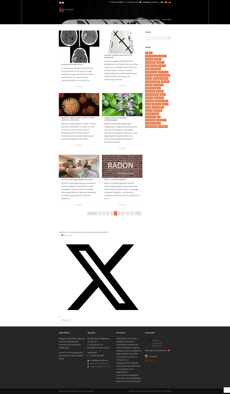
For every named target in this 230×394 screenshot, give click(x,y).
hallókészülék (158, 85)
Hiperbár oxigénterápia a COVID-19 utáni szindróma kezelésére (78, 119)
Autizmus (158, 59)
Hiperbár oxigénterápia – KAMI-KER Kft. (157, 343)
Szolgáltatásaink (115, 20)
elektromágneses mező (152, 81)
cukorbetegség (155, 69)
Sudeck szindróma (157, 107)
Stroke (148, 107)
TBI (159, 117)
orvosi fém (149, 97)
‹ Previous (92, 213)
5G (146, 52)
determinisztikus (151, 72)
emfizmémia (165, 81)
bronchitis (160, 62)
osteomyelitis (159, 97)
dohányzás (149, 75)
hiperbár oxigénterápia (153, 88)
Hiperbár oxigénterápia (98, 20)
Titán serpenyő (150, 120)
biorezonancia (150, 62)
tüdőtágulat (161, 120)
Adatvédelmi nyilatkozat (69, 391)
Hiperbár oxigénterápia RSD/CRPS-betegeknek (118, 56)
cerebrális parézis (151, 65)
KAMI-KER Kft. (154, 391)
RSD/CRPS (165, 104)
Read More (79, 86)
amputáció (149, 59)
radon (148, 104)
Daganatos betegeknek (138, 20)
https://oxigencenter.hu (100, 366)
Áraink (126, 20)
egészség (148, 78)
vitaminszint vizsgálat (153, 123)
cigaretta (162, 65)
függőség (149, 85)
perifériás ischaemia (161, 101)
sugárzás (149, 110)
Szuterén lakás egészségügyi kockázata (77, 179)
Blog (149, 20)
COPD (147, 69)
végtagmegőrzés (151, 126)
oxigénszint (149, 101)
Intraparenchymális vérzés (72, 64)
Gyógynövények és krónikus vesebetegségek (115, 119)
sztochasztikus (151, 117)
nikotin (162, 94)
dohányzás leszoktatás (162, 75)
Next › (138, 213)
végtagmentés (162, 126)
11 (132, 213)
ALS (151, 52)
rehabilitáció (156, 104)
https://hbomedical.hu (99, 363)
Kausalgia (160, 91)
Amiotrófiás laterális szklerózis (156, 56)
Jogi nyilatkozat (87, 391)
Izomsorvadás (150, 91)
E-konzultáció (166, 20)
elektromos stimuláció (160, 78)
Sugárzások (157, 110)
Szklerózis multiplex (152, 113)
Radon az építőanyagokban (115, 179)
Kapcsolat (156, 20)
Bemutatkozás (84, 20)
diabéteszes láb (163, 72)
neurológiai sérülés (152, 94)
